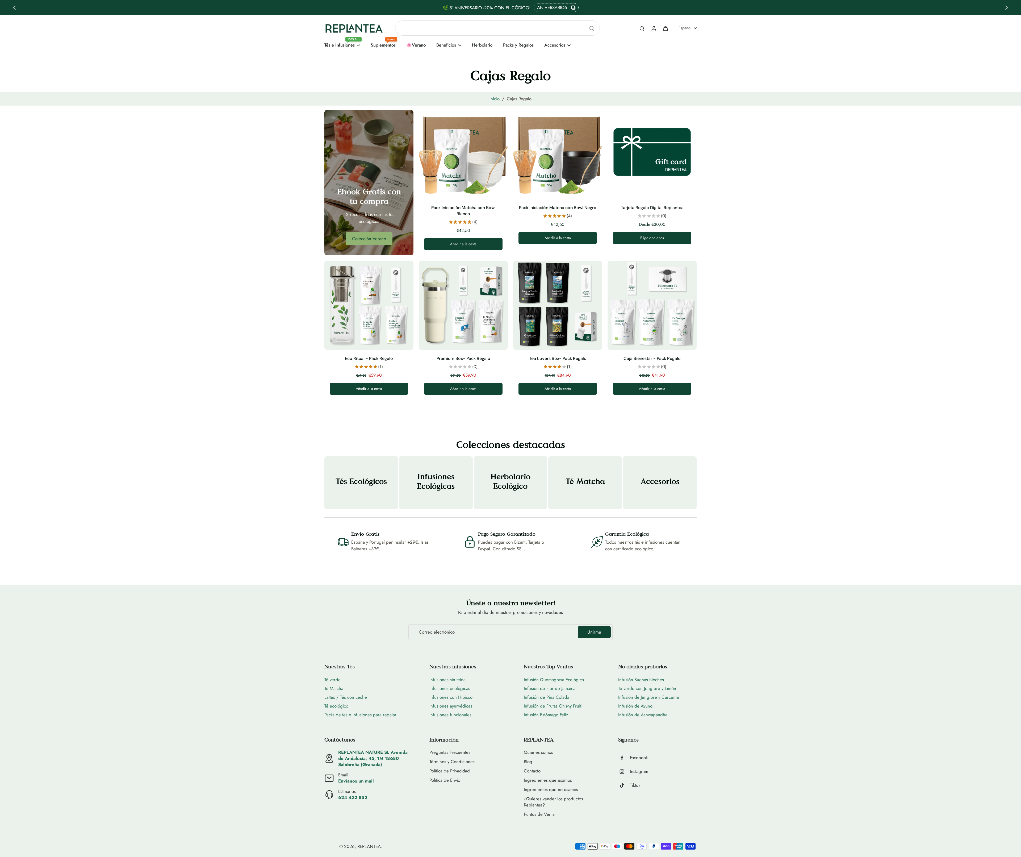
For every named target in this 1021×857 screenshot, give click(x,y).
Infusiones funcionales (450, 715)
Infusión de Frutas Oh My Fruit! (553, 706)
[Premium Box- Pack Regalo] (463, 305)
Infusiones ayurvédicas (450, 706)
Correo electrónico (437, 632)
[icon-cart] (665, 28)
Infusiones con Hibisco (450, 697)
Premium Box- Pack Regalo (463, 358)
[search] (642, 28)
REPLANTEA (369, 846)
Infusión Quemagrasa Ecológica (554, 679)
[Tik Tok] (624, 785)
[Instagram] (624, 771)
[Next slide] (1006, 8)
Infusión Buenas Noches (641, 679)
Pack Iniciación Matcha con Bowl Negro (557, 207)
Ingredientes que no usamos (551, 790)
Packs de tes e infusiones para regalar (360, 715)
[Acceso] (653, 28)
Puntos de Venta (539, 814)
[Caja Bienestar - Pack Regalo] (652, 305)
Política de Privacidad (449, 771)
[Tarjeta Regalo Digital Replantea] (652, 154)
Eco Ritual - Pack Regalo (369, 358)
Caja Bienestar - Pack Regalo (652, 358)
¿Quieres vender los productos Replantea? (553, 802)
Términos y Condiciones (452, 762)
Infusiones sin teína (447, 679)
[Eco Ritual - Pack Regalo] (368, 305)
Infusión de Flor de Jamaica (549, 688)
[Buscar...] (591, 28)
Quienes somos (538, 752)
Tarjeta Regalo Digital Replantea (652, 207)
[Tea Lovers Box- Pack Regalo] (557, 305)
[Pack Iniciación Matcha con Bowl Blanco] (463, 154)
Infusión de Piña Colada (546, 697)
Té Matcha (333, 688)
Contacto (532, 771)
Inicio (494, 98)
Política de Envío (444, 780)
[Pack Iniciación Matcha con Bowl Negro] (557, 154)
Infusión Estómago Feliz (546, 715)
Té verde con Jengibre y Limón (647, 688)
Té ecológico (336, 706)
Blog (528, 762)
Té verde (332, 679)
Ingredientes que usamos (548, 780)
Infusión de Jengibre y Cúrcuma (648, 697)
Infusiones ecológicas (449, 688)
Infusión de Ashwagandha (642, 715)
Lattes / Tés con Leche (345, 697)
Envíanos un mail (356, 781)
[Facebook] (624, 758)
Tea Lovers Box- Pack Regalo (558, 358)
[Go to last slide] (14, 8)
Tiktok (635, 785)
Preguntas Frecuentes (449, 752)
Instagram (639, 771)
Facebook (639, 758)
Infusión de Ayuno (635, 706)
